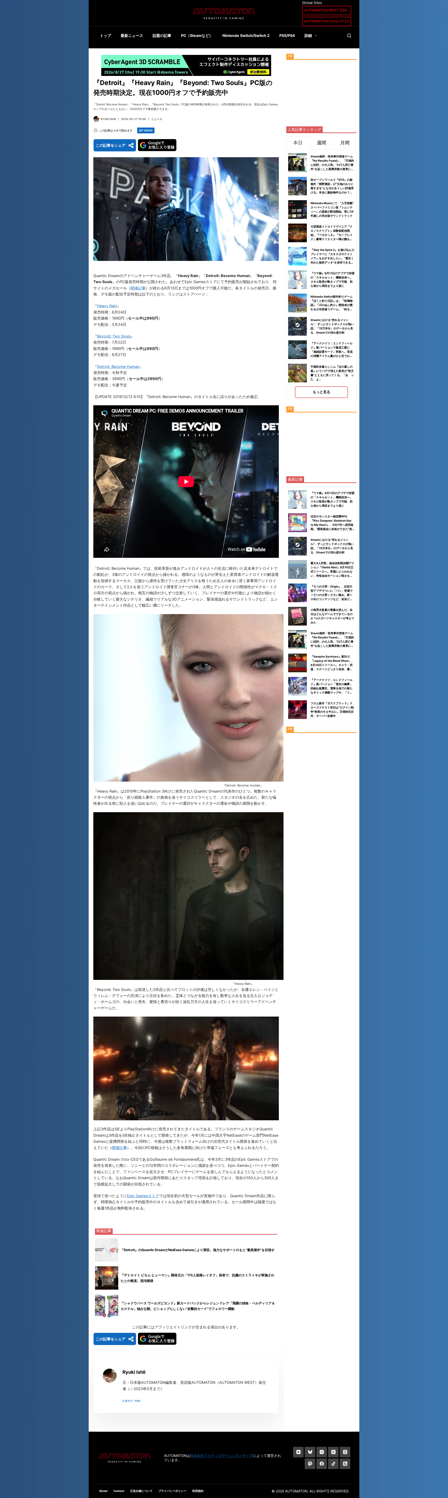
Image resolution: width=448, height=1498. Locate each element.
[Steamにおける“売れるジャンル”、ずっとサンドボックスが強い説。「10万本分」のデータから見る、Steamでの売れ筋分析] (297, 546)
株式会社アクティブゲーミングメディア (221, 1455)
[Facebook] (321, 1464)
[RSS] (345, 1464)
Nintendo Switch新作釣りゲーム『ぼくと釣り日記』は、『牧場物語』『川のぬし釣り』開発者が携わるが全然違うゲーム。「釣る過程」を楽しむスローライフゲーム (332, 305)
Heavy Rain (107, 305)
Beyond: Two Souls (114, 336)
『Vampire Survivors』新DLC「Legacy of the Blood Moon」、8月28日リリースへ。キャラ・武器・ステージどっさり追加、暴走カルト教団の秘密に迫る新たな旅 (332, 665)
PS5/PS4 (287, 35)
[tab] (298, 142)
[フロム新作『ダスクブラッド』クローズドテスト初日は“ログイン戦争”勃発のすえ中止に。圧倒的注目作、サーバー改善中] (297, 709)
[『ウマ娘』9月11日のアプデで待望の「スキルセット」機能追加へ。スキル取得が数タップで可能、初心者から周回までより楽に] (297, 499)
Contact (118, 1491)
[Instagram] (321, 1452)
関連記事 (138, 288)
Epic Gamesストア (143, 1195)
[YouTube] (298, 1452)
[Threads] (345, 1452)
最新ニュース (132, 35)
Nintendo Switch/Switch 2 (246, 35)
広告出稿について (141, 1491)
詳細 (308, 35)
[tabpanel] (321, 274)
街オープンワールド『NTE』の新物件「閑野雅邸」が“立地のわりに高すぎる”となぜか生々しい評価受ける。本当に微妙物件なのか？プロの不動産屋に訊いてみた (332, 188)
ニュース (156, 119)
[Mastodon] (310, 1464)
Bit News (146, 130)
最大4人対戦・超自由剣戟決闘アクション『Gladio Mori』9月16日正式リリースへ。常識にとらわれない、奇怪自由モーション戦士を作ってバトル (332, 571)
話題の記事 (162, 35)
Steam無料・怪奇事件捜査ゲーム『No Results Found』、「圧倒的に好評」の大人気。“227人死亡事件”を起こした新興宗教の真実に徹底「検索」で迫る (332, 165)
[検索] (349, 36)
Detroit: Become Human (118, 366)
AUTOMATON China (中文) (326, 21)
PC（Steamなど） (197, 35)
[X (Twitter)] (333, 1452)
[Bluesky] (310, 1452)
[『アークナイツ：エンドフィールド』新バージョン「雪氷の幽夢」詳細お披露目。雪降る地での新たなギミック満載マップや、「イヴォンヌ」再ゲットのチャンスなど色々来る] (297, 686)
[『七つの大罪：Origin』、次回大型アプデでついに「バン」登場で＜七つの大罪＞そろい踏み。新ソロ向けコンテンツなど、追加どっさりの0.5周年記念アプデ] (297, 593)
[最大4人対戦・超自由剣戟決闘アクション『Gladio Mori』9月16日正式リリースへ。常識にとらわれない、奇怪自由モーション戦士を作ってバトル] (297, 569)
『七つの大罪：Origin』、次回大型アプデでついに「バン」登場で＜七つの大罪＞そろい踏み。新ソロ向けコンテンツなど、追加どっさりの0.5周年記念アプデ (332, 595)
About (103, 1491)
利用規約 (197, 1491)
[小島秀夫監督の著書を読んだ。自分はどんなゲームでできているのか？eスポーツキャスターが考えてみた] (297, 616)
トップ (105, 35)
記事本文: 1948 (131, 1400)
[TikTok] (333, 1464)
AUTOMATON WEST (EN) (325, 10)
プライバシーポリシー (172, 1491)
